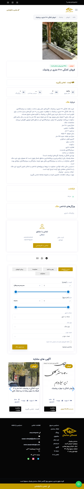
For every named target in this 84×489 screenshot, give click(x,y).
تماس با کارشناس (12, 10)
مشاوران (56, 436)
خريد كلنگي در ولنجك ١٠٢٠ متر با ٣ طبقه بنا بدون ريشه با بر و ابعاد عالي (25, 389)
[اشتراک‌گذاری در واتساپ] (42, 258)
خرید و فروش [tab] (65, 269)
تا (39, 286)
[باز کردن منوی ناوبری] (77, 8)
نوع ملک (69, 323)
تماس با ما (55, 454)
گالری (57, 447)
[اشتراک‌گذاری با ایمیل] (37, 258)
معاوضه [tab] (34, 269)
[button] (59, 41)
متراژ (67, 297)
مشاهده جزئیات (52, 409)
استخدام (56, 443)
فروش (68, 17)
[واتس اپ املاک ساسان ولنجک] (8, 2)
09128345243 (72, 2)
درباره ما (56, 451)
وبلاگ (57, 432)
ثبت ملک (56, 440)
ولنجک (61, 17)
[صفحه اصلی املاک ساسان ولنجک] (48, 10)
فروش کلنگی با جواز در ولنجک (63, 388)
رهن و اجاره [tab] (50, 269)
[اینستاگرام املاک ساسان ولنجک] (12, 2)
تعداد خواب (68, 333)
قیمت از (67, 282)
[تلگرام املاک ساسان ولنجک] (17, 2)
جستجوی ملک (19, 347)
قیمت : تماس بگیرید (64, 82)
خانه (74, 17)
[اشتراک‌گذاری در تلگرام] (47, 258)
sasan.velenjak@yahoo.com (31, 439)
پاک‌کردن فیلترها (67, 347)
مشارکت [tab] (42, 273)
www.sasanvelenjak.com (32, 444)
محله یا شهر (68, 313)
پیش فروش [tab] (19, 269)
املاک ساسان (55, 429)
